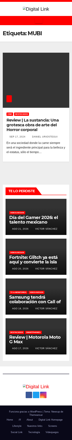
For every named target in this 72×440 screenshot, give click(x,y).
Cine (10, 114)
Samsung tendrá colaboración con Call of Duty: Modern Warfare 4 (35, 301)
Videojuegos (17, 213)
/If (20, 419)
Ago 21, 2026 (20, 229)
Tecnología (34, 432)
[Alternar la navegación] (39, 20)
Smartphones (33, 332)
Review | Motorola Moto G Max (35, 339)
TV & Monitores (18, 292)
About (30, 419)
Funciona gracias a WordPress (26, 411)
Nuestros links (34, 426)
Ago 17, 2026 (20, 348)
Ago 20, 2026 (20, 268)
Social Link (17, 432)
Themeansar (36, 415)
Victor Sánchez (46, 229)
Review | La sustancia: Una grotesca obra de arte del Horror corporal (32, 125)
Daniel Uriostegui (44, 136)
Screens (52, 426)
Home (10, 419)
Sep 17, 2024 (17, 136)
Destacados (21, 114)
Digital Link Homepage (51, 419)
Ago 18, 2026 (20, 308)
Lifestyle (16, 426)
